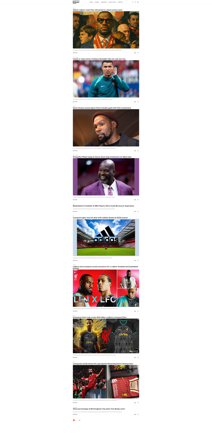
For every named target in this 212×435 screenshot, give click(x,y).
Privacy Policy (135, 429)
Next (79, 420)
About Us (113, 429)
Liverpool (74, 8)
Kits (73, 215)
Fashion (74, 264)
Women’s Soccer (112, 2)
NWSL (74, 204)
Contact (119, 429)
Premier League (75, 57)
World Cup (120, 2)
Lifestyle (97, 2)
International (75, 407)
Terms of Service (127, 429)
